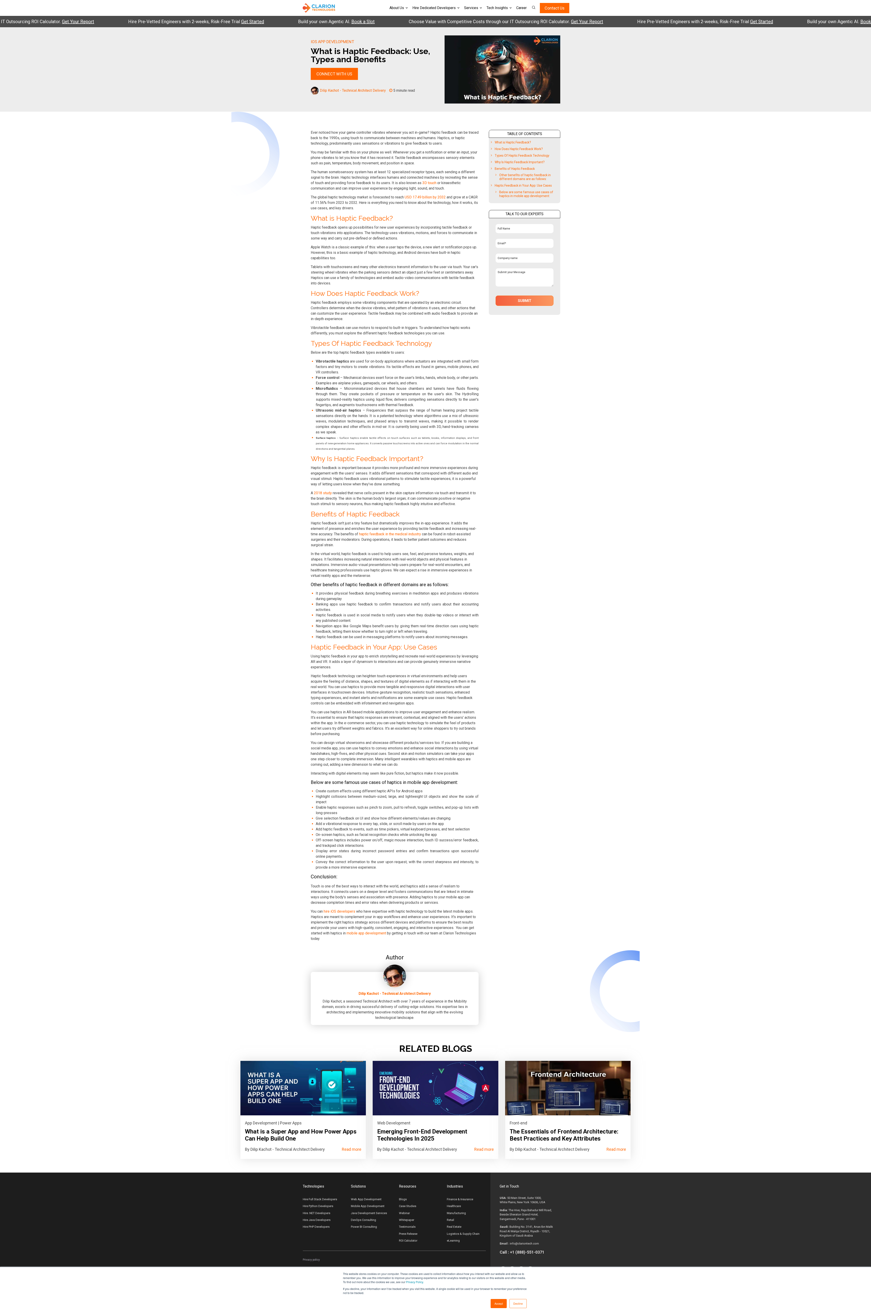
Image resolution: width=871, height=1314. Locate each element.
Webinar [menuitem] (404, 1213)
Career (521, 8)
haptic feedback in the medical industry (390, 534)
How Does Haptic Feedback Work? (519, 149)
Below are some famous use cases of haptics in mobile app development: (526, 194)
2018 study (323, 493)
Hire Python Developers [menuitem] (318, 1206)
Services (471, 8)
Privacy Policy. (415, 1282)
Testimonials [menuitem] (407, 1226)
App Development (261, 1123)
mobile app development (366, 933)
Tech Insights (497, 8)
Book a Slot (314, 21)
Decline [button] (518, 1303)
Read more (351, 1149)
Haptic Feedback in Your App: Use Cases (523, 185)
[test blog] (303, 1088)
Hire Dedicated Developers (434, 8)
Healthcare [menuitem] (454, 1206)
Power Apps (291, 1123)
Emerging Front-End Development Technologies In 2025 (422, 1135)
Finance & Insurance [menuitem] (460, 1199)
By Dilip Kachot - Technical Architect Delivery (285, 1149)
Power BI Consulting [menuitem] (364, 1226)
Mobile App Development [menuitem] (367, 1206)
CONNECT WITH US (334, 74)
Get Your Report (29, 21)
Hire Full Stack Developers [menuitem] (320, 1199)
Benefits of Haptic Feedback (515, 168)
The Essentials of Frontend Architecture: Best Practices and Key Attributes (564, 1135)
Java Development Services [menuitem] (369, 1213)
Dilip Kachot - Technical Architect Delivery (353, 90)
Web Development (393, 1123)
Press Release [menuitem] (408, 1233)
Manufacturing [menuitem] (456, 1213)
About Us (396, 8)
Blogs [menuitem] (403, 1199)
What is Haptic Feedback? (513, 142)
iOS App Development (332, 41)
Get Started (203, 21)
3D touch (429, 183)
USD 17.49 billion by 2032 (425, 197)
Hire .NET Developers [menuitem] (316, 1213)
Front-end (518, 1123)
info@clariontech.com (524, 1243)
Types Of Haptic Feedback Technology (522, 155)
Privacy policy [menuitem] (311, 1259)
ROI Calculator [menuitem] (408, 1240)
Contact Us (555, 8)
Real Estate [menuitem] (454, 1226)
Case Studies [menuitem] (407, 1206)
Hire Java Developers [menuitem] (316, 1220)
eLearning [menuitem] (453, 1240)
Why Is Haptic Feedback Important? (520, 162)
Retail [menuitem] (450, 1220)
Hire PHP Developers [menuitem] (316, 1226)
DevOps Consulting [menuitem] (363, 1220)
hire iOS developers (339, 911)
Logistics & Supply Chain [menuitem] (463, 1233)
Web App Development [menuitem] (366, 1199)
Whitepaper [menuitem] (406, 1220)
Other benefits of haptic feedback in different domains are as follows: (525, 177)
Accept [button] (498, 1303)
